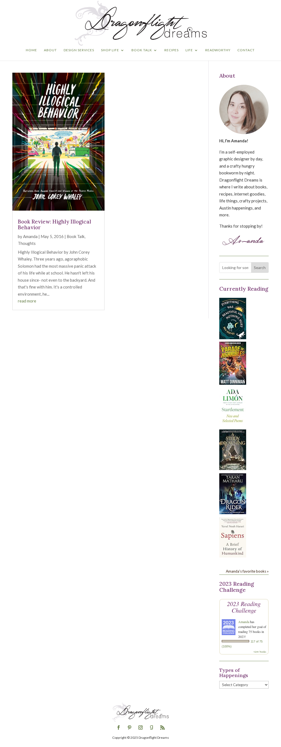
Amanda (30, 236)
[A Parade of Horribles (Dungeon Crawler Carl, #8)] (232, 383)
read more (27, 300)
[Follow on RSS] (162, 727)
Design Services (79, 50)
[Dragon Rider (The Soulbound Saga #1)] (232, 512)
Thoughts (27, 243)
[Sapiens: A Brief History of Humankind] (232, 555)
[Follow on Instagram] (140, 727)
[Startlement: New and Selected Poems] (232, 425)
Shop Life (110, 50)
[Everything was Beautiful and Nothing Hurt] (232, 337)
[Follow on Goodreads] (151, 727)
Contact (246, 50)
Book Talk (141, 50)
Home (31, 50)
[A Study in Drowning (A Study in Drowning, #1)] (232, 468)
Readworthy (218, 50)
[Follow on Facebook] (118, 727)
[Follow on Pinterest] (129, 727)
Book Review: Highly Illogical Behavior (54, 224)
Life (189, 50)
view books (260, 651)
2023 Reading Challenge (244, 606)
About (50, 50)
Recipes (171, 50)
